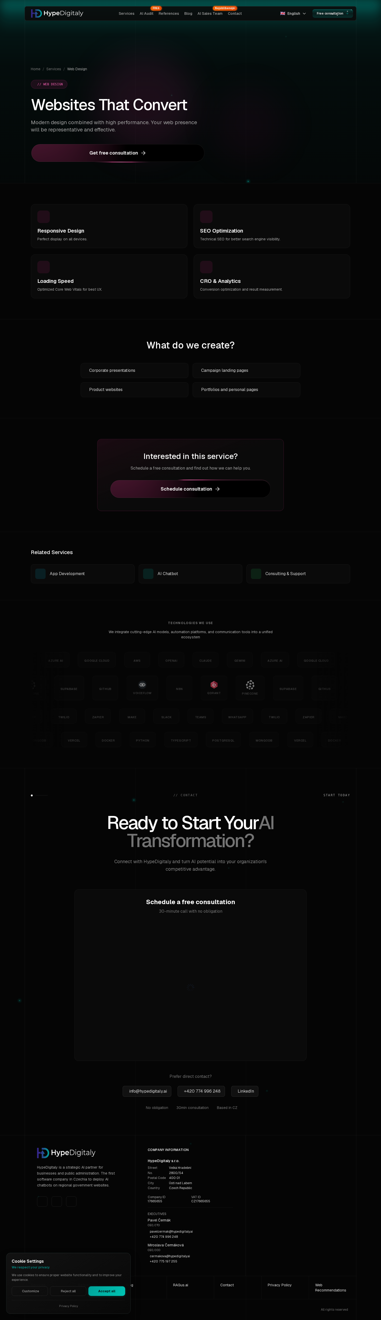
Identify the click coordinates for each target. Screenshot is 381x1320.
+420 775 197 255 (163, 1261)
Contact (235, 13)
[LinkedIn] (42, 1201)
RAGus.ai (180, 1285)
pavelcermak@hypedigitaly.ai (171, 1232)
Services (127, 13)
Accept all (106, 1291)
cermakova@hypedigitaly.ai (170, 1256)
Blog (188, 13)
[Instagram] (57, 1201)
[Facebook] (71, 1201)
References (169, 13)
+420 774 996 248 (164, 1237)
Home (35, 69)
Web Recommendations (330, 1288)
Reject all (68, 1291)
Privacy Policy (280, 1285)
